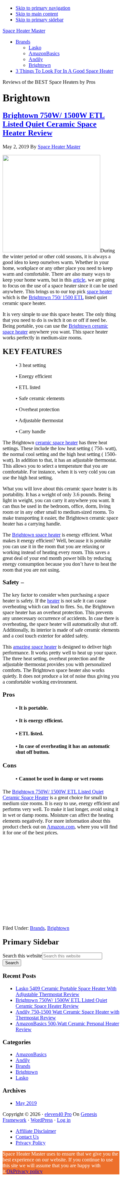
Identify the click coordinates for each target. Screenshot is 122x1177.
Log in (64, 1120)
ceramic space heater (56, 442)
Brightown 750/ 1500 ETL (56, 297)
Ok (10, 1171)
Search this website (22, 955)
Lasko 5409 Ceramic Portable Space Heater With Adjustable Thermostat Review (66, 991)
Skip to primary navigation (43, 8)
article (79, 280)
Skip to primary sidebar (39, 19)
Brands (37, 928)
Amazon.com (61, 826)
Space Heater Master (24, 30)
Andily (23, 1060)
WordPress (42, 1120)
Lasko (22, 1078)
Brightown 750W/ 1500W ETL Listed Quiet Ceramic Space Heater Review (54, 124)
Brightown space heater (36, 535)
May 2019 (26, 1103)
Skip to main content (37, 14)
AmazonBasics (31, 1054)
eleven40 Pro (58, 1114)
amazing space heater (35, 647)
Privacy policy (28, 1171)
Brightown (58, 928)
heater (53, 600)
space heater (99, 291)
